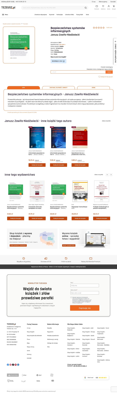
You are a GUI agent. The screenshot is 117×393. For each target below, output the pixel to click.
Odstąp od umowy (52, 343)
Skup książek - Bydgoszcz (71, 334)
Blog (28, 343)
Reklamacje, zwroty (52, 339)
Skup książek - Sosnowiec (86, 349)
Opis (23, 88)
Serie (87, 15)
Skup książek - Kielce (73, 349)
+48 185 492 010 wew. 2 (80, 366)
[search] (85, 7)
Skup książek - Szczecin (86, 355)
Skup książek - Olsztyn (88, 332)
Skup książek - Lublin (73, 356)
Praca (28, 339)
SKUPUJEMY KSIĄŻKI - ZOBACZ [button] (115, 53)
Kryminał (51, 15)
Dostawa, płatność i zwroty (58, 88)
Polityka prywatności (53, 335)
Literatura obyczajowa (41, 15)
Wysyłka (49, 328)
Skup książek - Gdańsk (73, 339)
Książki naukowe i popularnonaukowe (12, 24)
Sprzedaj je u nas (57, 61)
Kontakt (113, 2)
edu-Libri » (62, 44)
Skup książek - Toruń (103, 328)
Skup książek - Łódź (87, 328)
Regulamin (50, 332)
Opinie (93, 88)
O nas (94, 2)
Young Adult (79, 15)
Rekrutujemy (103, 2)
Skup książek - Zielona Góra (103, 361)
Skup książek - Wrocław (101, 355)
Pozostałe (25, 24)
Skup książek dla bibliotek (34, 335)
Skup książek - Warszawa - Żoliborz (103, 349)
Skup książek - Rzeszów (86, 344)
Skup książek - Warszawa (101, 338)
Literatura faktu (69, 15)
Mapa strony (30, 347)
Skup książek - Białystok (71, 329)
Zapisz (109, 72)
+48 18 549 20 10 (20, 2)
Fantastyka (60, 15)
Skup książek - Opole (88, 335)
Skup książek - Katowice (71, 344)
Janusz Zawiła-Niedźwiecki (65, 34)
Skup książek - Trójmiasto (101, 332)
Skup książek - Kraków (73, 352)
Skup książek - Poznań (88, 339)
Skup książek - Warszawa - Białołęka (103, 344)
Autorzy (29, 354)
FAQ (48, 347)
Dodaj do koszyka (37, 165)
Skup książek (30, 332)
